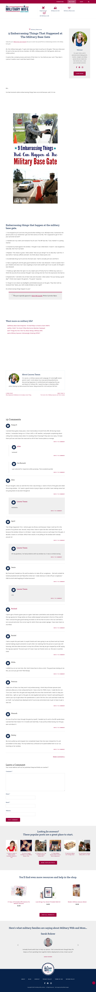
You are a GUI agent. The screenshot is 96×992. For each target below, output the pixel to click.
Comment (9, 771)
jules (19, 446)
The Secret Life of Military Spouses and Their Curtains (52, 394)
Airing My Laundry (37, 296)
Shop (81, 1)
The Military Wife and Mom (17, 8)
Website (8, 810)
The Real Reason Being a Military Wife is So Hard (84, 854)
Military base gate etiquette (19, 41)
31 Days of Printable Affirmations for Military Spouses (19, 902)
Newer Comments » (59, 757)
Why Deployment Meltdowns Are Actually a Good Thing (18, 394)
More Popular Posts (48, 862)
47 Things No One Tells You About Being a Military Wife (26, 330)
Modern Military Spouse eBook (77, 902)
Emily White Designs (65, 987)
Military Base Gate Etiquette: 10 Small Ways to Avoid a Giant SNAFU (29, 325)
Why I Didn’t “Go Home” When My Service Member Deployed (27, 328)
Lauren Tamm (22, 501)
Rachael (14, 609)
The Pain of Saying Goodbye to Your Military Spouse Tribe (26, 855)
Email (8, 802)
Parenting (60, 1)
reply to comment (59, 441)
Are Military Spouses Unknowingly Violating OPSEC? (24, 333)
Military (72, 1)
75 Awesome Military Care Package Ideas (70, 854)
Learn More (80, 73)
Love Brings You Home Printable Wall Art (48, 902)
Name (8, 794)
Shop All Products (48, 914)
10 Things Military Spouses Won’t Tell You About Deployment (55, 855)
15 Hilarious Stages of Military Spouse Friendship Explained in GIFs (11, 855)
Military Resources (36, 29)
